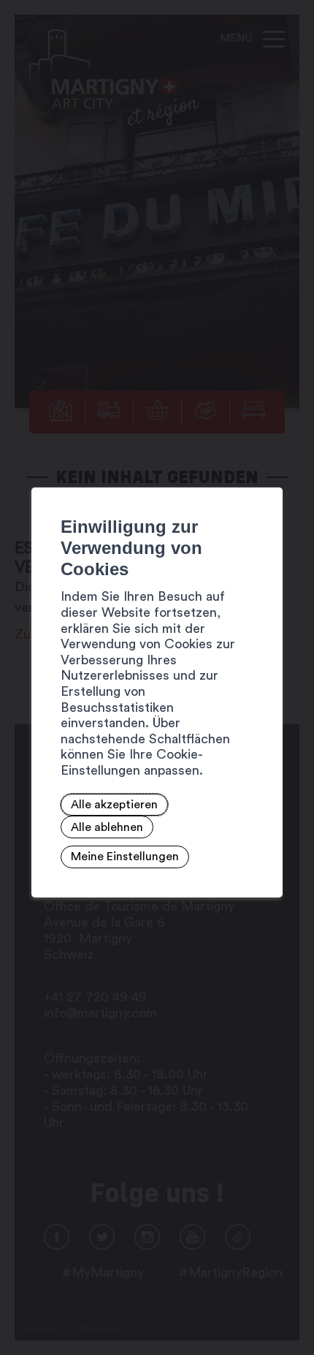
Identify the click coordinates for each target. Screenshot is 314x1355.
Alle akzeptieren (114, 805)
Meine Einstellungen (125, 857)
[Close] (269, 471)
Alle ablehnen (107, 827)
